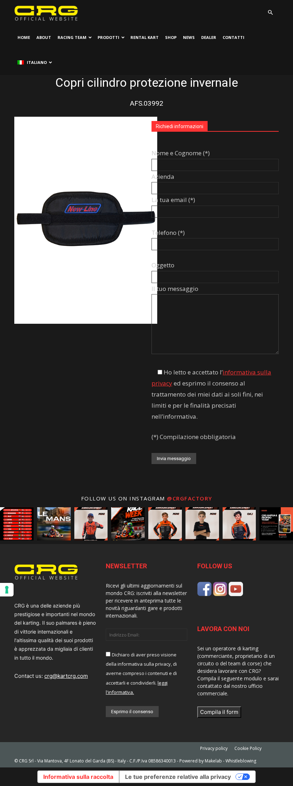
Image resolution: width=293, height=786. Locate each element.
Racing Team (72, 37)
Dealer (208, 37)
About (43, 37)
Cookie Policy (248, 748)
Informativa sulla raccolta (78, 776)
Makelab (213, 761)
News (189, 37)
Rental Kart (144, 37)
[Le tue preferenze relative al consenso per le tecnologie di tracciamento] (7, 589)
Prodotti (108, 37)
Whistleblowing (240, 761)
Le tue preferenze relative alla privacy (178, 776)
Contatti (233, 37)
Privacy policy (214, 748)
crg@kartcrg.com (66, 675)
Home (24, 37)
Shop (171, 37)
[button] (270, 12)
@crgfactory (189, 498)
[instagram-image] (17, 524)
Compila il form (219, 712)
